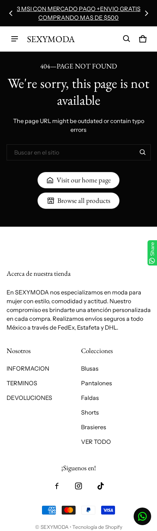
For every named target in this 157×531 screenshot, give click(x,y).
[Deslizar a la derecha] (146, 13)
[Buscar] (143, 152)
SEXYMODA (55, 527)
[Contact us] (142, 516)
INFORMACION (28, 368)
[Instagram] (78, 486)
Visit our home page (84, 180)
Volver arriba (24, 233)
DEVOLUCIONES (29, 397)
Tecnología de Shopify (97, 527)
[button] (127, 39)
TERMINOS (22, 383)
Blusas (90, 368)
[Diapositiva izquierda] (11, 13)
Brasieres (93, 427)
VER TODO (96, 441)
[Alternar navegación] (15, 39)
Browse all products (83, 200)
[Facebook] (57, 486)
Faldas (90, 397)
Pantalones (96, 383)
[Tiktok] (100, 486)
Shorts (90, 412)
